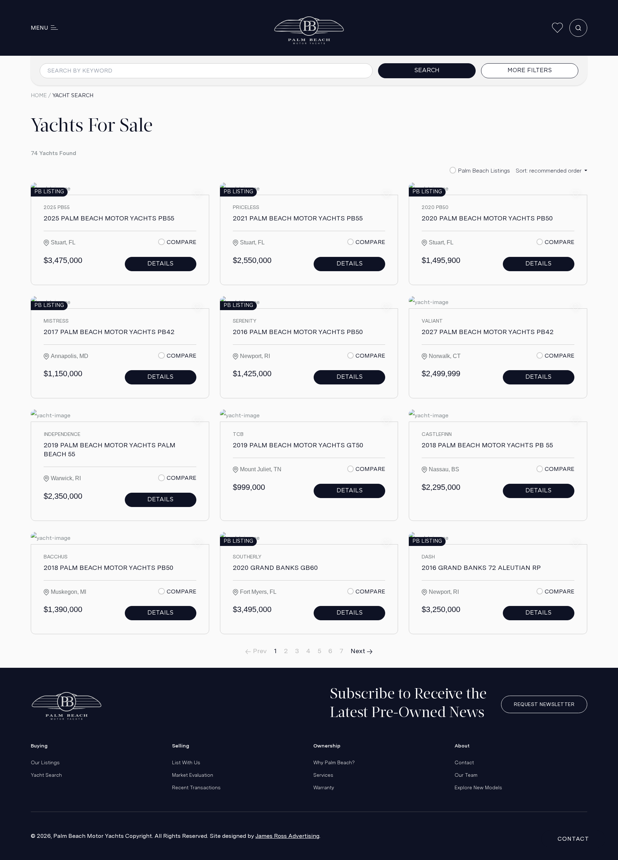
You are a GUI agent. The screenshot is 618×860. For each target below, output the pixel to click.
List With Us (186, 762)
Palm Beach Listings (484, 170)
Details (160, 264)
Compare (181, 242)
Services (323, 775)
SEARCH (427, 70)
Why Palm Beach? (334, 762)
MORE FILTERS (529, 70)
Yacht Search (46, 775)
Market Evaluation (192, 775)
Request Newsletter (544, 704)
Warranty (323, 787)
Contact (464, 762)
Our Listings (45, 762)
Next (358, 651)
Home (39, 96)
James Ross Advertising (287, 835)
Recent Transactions (196, 787)
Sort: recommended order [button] (549, 170)
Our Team (466, 775)
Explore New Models (478, 787)
